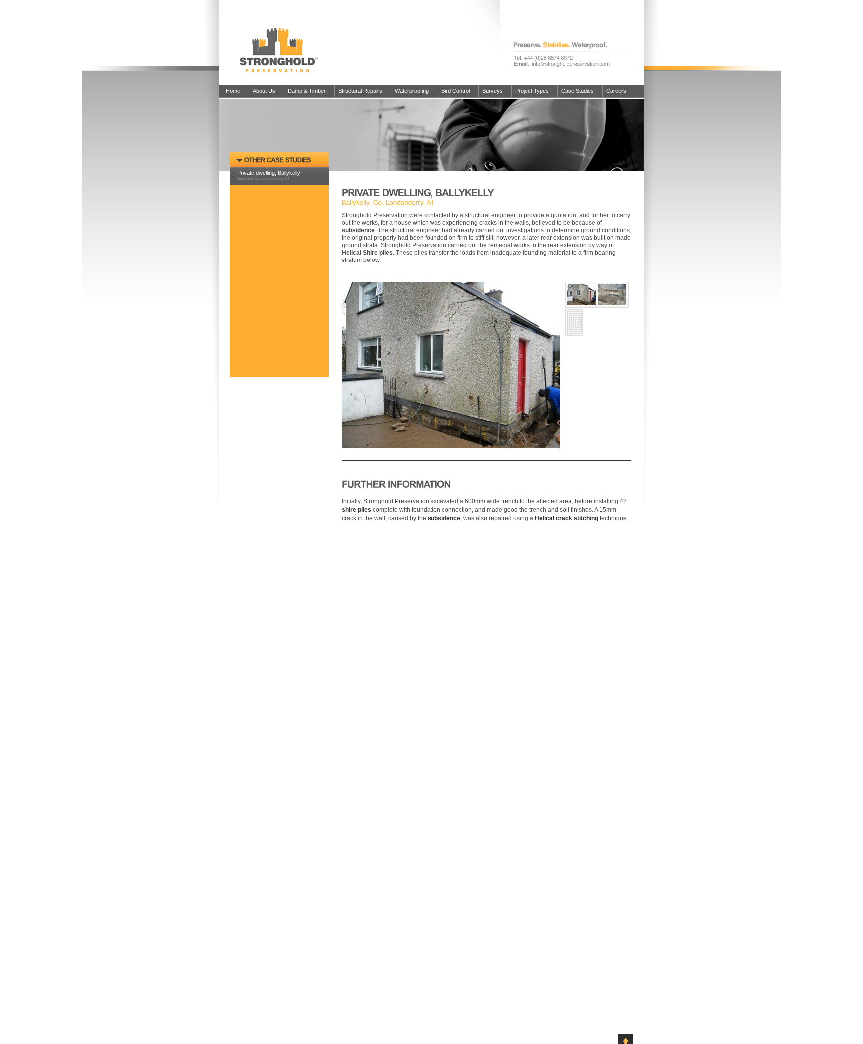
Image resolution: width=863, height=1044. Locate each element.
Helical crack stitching (566, 518)
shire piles (356, 509)
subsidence (444, 518)
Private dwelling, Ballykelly (268, 174)
